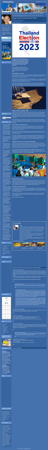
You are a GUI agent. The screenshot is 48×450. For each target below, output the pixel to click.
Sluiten (35, 46)
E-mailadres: (15, 55)
